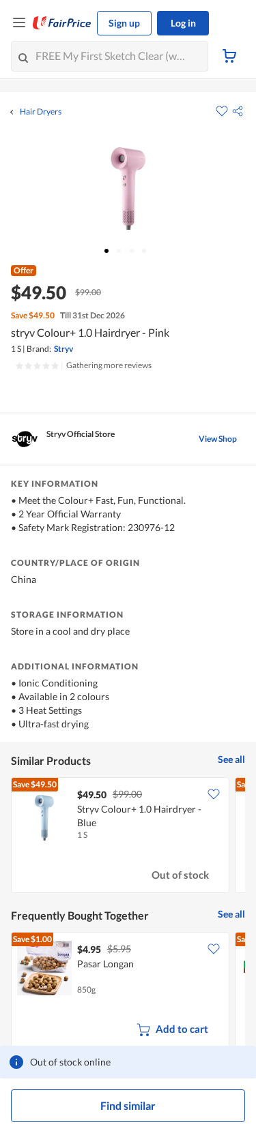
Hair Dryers (40, 112)
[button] (237, 111)
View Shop (218, 439)
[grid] (128, 836)
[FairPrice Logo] (62, 23)
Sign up (124, 23)
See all (231, 759)
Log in (183, 23)
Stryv (63, 349)
